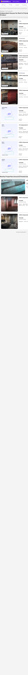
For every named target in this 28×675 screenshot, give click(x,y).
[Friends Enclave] (26, 1)
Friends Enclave (10, 8)
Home (1, 8)
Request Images (9, 118)
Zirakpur (4, 8)
